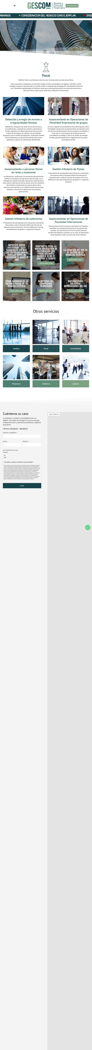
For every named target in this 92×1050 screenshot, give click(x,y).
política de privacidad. (25, 462)
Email (5, 441)
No (5, 457)
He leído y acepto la (19, 462)
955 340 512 (24, 429)
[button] (14, 5)
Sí (4, 455)
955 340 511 (14, 429)
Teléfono (25, 441)
